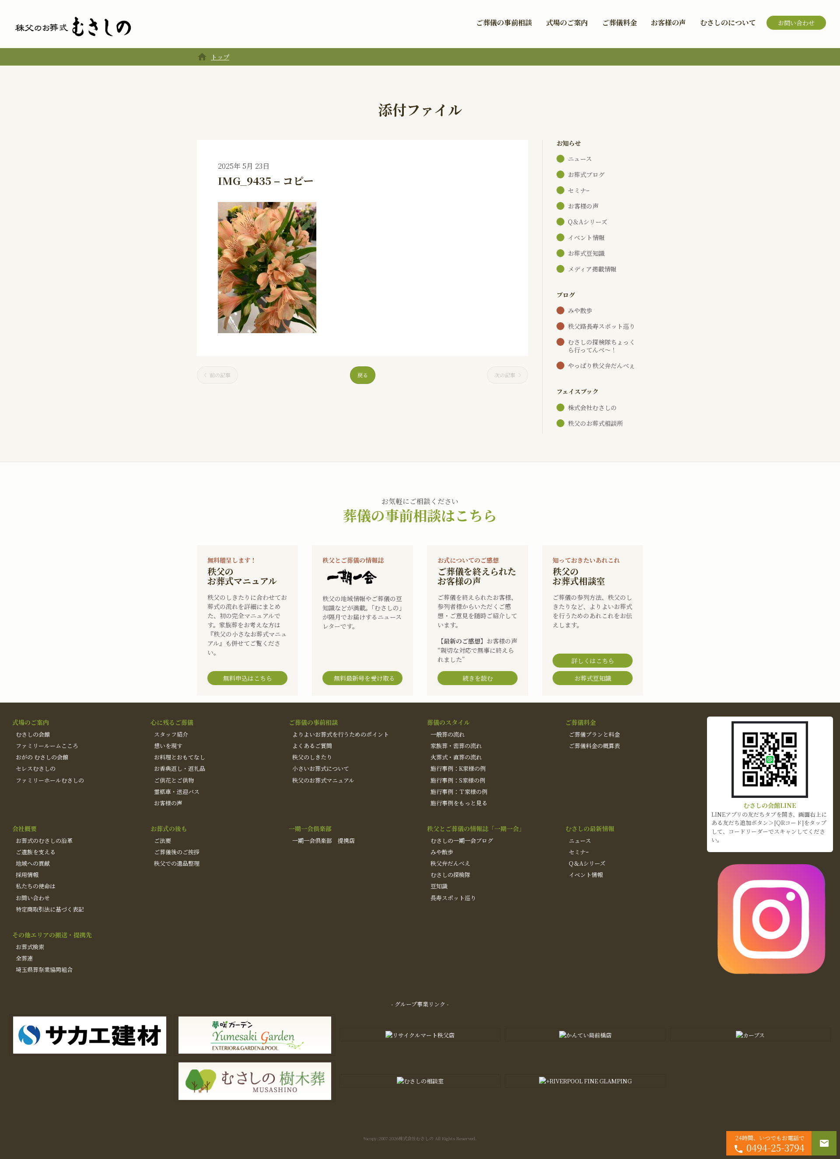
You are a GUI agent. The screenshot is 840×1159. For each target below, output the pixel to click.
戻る (362, 375)
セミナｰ (578, 190)
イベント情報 (586, 237)
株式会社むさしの (592, 407)
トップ (220, 56)
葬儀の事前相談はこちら (420, 515)
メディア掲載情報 (592, 269)
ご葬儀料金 (619, 22)
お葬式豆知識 (586, 253)
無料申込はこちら (247, 678)
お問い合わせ (796, 22)
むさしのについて (728, 22)
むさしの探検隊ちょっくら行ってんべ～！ (601, 346)
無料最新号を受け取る (364, 678)
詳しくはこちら (592, 660)
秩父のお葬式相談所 (595, 423)
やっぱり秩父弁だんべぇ (601, 365)
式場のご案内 (567, 22)
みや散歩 (580, 310)
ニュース (580, 158)
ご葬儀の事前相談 (504, 22)
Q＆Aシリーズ (587, 221)
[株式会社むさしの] (73, 27)
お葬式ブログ (586, 174)
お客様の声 (668, 22)
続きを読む (477, 678)
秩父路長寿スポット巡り (601, 326)
